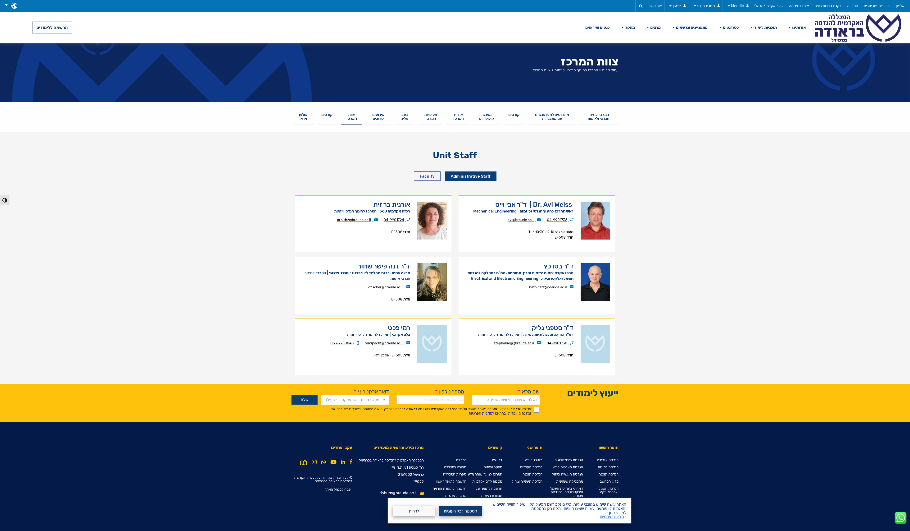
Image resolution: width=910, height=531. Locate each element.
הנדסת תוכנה (609, 474)
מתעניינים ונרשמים (692, 27)
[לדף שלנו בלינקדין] (343, 462)
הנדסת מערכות (531, 467)
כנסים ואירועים (597, 27)
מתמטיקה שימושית (569, 481)
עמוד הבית (610, 70)
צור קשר (655, 6)
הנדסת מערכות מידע (568, 467)
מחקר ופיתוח (493, 467)
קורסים (513, 114)
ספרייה (852, 6)
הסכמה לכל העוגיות (460, 511)
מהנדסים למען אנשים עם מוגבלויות (552, 116)
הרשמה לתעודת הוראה (449, 488)
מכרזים (461, 460)
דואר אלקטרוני (371, 391)
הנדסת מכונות (608, 467)
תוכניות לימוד (765, 27)
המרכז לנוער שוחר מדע (485, 474)
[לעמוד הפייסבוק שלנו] (351, 462)
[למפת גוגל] (303, 462)
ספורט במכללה (455, 467)
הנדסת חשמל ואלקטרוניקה (609, 490)
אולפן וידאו (303, 116)
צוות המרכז (351, 116)
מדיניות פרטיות (612, 516)
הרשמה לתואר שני (488, 488)
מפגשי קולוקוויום (486, 116)
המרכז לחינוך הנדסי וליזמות (576, 70)
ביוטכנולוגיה (533, 460)
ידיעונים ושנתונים (877, 6)
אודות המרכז (458, 116)
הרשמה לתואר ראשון (451, 481)
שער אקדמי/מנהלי (768, 6)
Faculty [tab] (427, 176)
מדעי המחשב (609, 481)
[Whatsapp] (323, 462)
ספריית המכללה (454, 474)
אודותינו (799, 27)
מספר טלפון (449, 391)
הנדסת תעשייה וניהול (567, 474)
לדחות (414, 511)
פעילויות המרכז (430, 116)
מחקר (630, 27)
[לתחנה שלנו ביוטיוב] (333, 462)
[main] (455, 281)
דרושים (497, 460)
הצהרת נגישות (491, 496)
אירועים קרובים (378, 116)
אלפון (900, 6)
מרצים (655, 27)
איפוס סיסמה (799, 6)
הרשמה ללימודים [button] (52, 27)
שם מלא (529, 391)
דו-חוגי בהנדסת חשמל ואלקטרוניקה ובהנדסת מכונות (566, 492)
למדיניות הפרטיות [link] (481, 413)
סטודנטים (731, 27)
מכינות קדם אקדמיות (487, 481)
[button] (8, 5)
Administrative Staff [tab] (471, 176)
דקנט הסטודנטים (828, 6)
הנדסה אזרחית (608, 460)
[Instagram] (314, 462)
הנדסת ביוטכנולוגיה (569, 460)
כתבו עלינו (404, 116)
